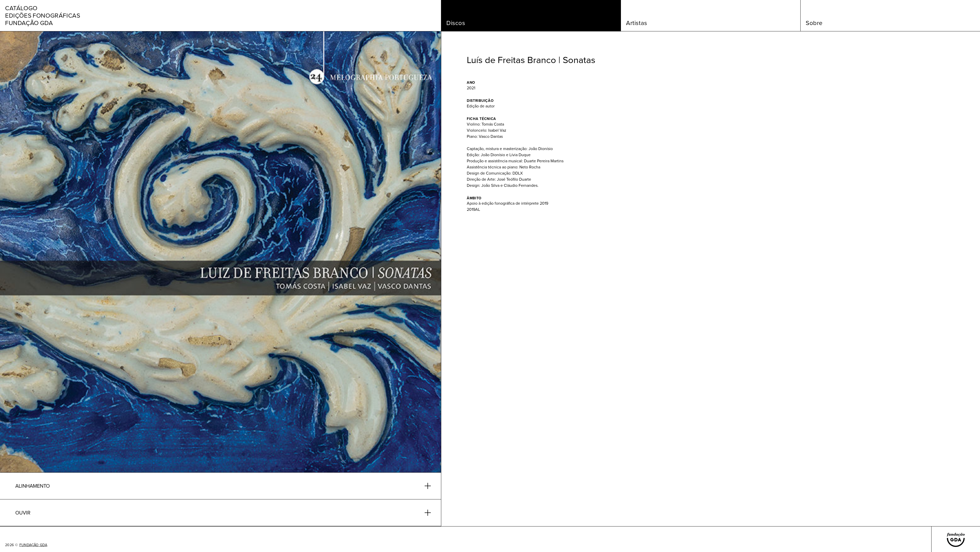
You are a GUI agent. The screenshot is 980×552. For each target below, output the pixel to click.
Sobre (814, 23)
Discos (455, 23)
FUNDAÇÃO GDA (33, 545)
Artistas (636, 23)
